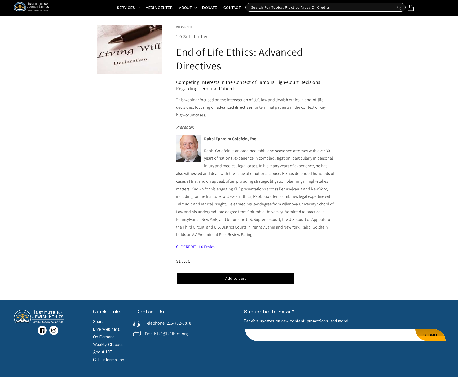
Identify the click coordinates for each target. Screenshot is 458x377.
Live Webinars (106, 329)
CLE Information (108, 359)
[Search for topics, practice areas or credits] (399, 9)
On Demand (104, 336)
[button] (128, 7)
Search (99, 321)
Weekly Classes (108, 344)
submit (430, 335)
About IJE (102, 351)
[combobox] (325, 7)
